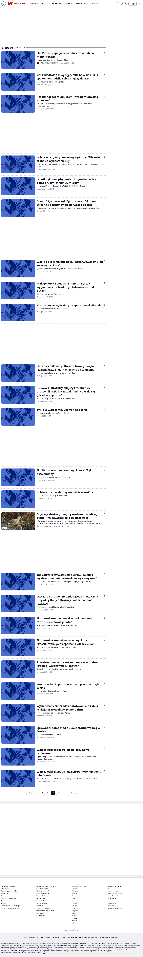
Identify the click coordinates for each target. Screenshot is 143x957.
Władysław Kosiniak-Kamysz (45, 911)
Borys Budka (40, 906)
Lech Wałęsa (40, 913)
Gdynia (74, 913)
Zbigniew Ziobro (41, 896)
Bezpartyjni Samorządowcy (115, 908)
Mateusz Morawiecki (42, 891)
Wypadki (3, 901)
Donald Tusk (40, 901)
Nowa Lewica (111, 903)
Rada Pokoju (4, 893)
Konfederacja (111, 898)
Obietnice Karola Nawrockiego (10, 906)
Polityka (96, 4)
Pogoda (69, 4)
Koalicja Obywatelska (114, 891)
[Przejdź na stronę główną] (3, 5)
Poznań (74, 903)
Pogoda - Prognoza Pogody (9, 898)
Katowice (75, 918)
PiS (108, 888)
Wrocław (74, 893)
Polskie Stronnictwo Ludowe (116, 896)
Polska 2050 (111, 906)
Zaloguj (132, 4)
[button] (124, 3)
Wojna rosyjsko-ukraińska (9, 891)
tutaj (44, 952)
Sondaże (3, 903)
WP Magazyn (5, 888)
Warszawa (75, 891)
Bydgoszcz (75, 908)
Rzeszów (74, 920)
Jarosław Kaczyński (42, 888)
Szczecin (74, 901)
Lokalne (74, 888)
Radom (74, 916)
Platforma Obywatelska (114, 893)
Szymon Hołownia (41, 903)
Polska (33, 4)
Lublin (74, 923)
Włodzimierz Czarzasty (43, 908)
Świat (43, 4)
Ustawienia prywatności (108, 937)
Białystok (75, 911)
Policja (3, 896)
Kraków (74, 896)
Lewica (109, 901)
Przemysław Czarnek (42, 893)
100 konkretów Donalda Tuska (10, 908)
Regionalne (81, 4)
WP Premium (57, 4)
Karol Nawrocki (41, 916)
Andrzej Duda (40, 898)
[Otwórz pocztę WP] (117, 3)
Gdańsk (74, 906)
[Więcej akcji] (104, 52)
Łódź (73, 898)
